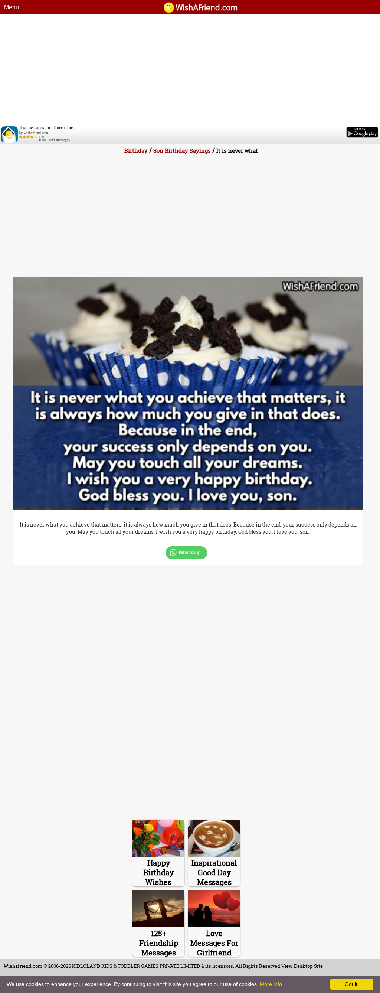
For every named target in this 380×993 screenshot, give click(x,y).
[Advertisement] (190, 69)
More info (271, 984)
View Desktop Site (302, 966)
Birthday (136, 150)
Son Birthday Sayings (182, 150)
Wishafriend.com (23, 966)
